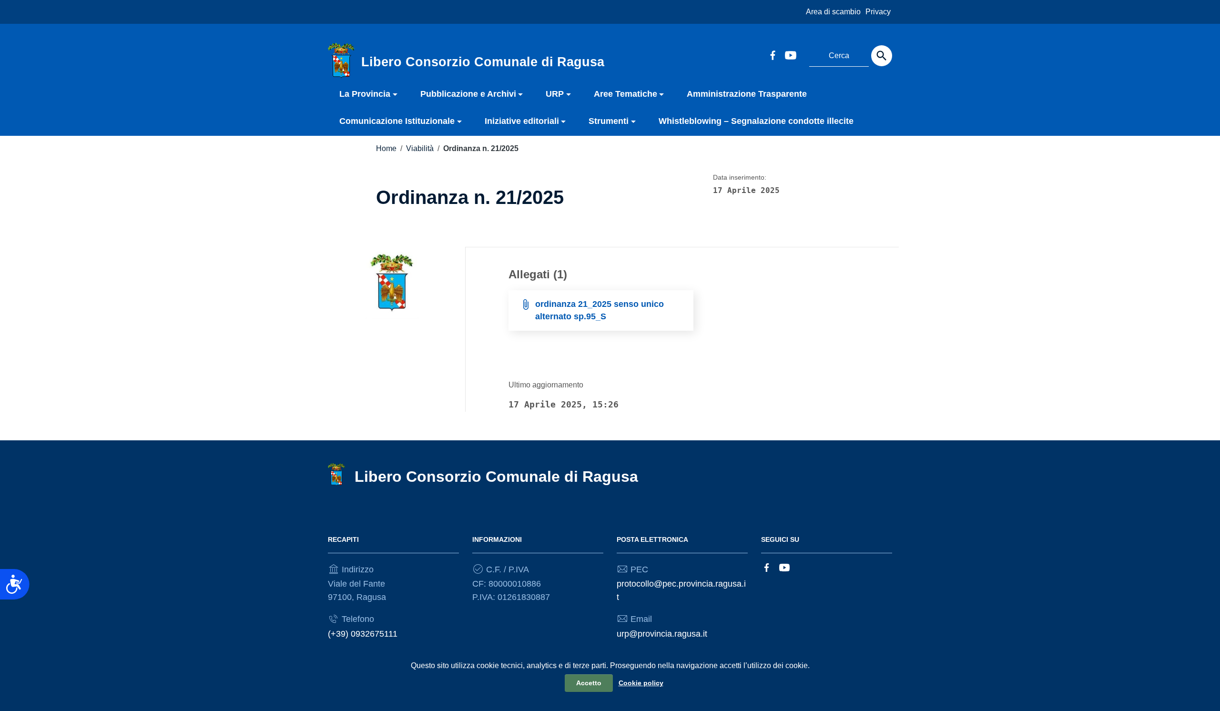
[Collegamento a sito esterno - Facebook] (772, 54)
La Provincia (364, 94)
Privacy (878, 12)
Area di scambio (833, 12)
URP (555, 94)
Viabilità (420, 148)
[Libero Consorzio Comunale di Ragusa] (341, 60)
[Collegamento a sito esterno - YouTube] (790, 54)
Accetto (588, 683)
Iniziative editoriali (522, 121)
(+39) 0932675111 (362, 634)
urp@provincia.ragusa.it (662, 634)
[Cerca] (881, 55)
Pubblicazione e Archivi (468, 94)
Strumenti (609, 121)
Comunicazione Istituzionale (397, 121)
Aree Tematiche (625, 94)
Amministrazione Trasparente (747, 94)
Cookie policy (641, 683)
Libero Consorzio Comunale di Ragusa (496, 476)
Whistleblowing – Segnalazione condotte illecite (756, 121)
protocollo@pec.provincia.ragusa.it (681, 590)
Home (386, 148)
